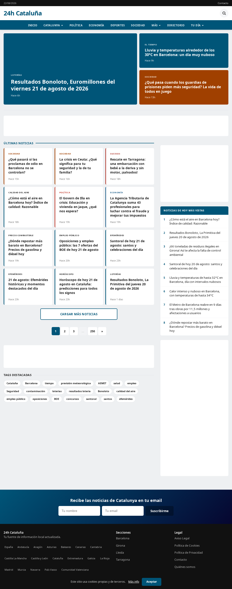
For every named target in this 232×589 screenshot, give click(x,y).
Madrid (9, 569)
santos (108, 399)
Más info (133, 582)
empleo (131, 383)
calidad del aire (125, 391)
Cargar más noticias (79, 314)
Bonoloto (103, 391)
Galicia (91, 558)
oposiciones (40, 399)
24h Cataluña (23, 13)
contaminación (35, 391)
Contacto (223, 3)
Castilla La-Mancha (16, 558)
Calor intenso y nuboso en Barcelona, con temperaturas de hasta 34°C (192, 293)
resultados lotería (80, 391)
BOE (56, 399)
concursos (72, 399)
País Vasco (51, 569)
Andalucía (23, 547)
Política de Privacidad (188, 553)
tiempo (49, 383)
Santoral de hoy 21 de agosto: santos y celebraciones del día (127, 245)
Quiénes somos (184, 567)
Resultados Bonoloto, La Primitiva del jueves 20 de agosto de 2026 (129, 284)
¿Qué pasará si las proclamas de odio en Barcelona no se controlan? (25, 165)
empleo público (16, 399)
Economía (96, 25)
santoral (91, 399)
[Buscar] (224, 13)
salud (117, 383)
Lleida (120, 553)
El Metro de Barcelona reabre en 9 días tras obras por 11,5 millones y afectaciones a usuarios (192, 309)
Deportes (118, 25)
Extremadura (75, 558)
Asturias (51, 547)
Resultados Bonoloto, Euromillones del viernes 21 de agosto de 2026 (63, 85)
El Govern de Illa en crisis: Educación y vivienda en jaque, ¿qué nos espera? (78, 204)
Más (155, 25)
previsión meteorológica (76, 383)
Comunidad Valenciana (75, 569)
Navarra (35, 569)
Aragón (38, 547)
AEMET (102, 383)
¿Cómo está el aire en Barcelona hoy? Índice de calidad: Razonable (28, 202)
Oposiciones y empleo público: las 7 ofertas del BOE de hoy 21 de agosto (79, 245)
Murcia (22, 569)
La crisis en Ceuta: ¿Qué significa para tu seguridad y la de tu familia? (78, 165)
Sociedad (138, 25)
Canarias (80, 547)
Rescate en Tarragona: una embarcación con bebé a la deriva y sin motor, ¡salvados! (127, 165)
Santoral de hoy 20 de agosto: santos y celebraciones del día (193, 266)
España (9, 547)
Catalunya (52, 25)
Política (76, 25)
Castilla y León (39, 558)
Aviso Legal (181, 538)
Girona (120, 545)
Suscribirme (159, 511)
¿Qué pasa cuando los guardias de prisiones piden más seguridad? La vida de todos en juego (183, 87)
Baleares (66, 547)
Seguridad (13, 391)
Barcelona (31, 383)
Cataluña (12, 383)
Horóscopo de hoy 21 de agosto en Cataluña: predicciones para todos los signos (78, 286)
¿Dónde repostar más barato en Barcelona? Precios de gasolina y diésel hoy (25, 247)
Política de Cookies (187, 545)
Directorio (176, 25)
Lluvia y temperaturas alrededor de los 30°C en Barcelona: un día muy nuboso (180, 52)
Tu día (196, 25)
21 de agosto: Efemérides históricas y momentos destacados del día (28, 284)
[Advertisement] (116, 126)
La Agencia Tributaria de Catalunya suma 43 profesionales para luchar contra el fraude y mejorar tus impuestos (129, 207)
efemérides (126, 399)
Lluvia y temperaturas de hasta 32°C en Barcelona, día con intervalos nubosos (193, 280)
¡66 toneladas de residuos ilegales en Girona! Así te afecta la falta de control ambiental (192, 250)
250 (92, 331)
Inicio (32, 25)
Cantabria (96, 547)
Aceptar (151, 582)
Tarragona (123, 560)
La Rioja (104, 558)
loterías (57, 391)
